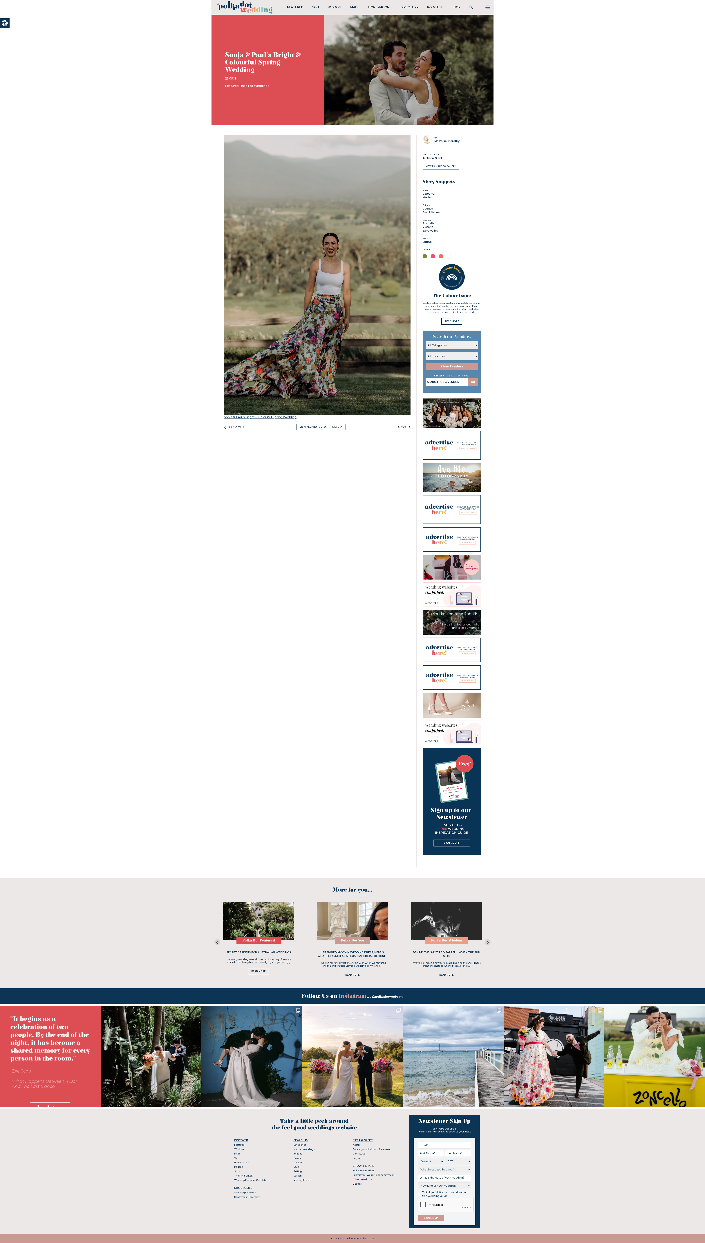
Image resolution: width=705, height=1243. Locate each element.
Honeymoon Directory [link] (247, 1197)
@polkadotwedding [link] (388, 996)
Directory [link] (409, 7)
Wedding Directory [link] (245, 1192)
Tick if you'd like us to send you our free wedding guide (445, 1194)
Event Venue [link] (431, 212)
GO (473, 382)
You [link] (315, 7)
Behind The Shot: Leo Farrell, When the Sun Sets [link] (446, 954)
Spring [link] (427, 241)
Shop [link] (455, 7)
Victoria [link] (428, 227)
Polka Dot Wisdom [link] (446, 940)
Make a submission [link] (363, 1170)
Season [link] (298, 1175)
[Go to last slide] (217, 942)
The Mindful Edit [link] (243, 1175)
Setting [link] (298, 1171)
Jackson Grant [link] (432, 158)
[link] (5, 23)
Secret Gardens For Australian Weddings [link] (258, 952)
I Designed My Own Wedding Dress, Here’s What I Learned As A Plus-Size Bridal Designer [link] (352, 954)
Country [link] (428, 208)
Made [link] (354, 7)
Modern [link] (428, 197)
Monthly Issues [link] (302, 1180)
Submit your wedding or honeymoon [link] (374, 1175)
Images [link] (298, 1153)
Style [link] (296, 1167)
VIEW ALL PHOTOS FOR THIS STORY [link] (321, 426)
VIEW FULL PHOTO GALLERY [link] (441, 166)
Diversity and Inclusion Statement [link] (372, 1149)
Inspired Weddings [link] (255, 86)
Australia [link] (428, 223)
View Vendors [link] (451, 366)
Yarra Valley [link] (430, 230)
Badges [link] (357, 1183)
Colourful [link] (429, 193)
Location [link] (298, 1162)
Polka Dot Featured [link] (258, 940)
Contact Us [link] (359, 1153)
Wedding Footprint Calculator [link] (250, 1180)
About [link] (356, 1144)
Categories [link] (300, 1144)
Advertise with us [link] (362, 1179)
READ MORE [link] (452, 321)
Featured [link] (295, 7)
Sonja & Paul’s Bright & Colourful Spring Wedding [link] (260, 417)
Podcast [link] (435, 7)
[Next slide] (488, 942)
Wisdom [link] (334, 7)
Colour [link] (297, 1158)
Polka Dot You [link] (352, 940)
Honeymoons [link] (380, 7)
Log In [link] (356, 1158)
